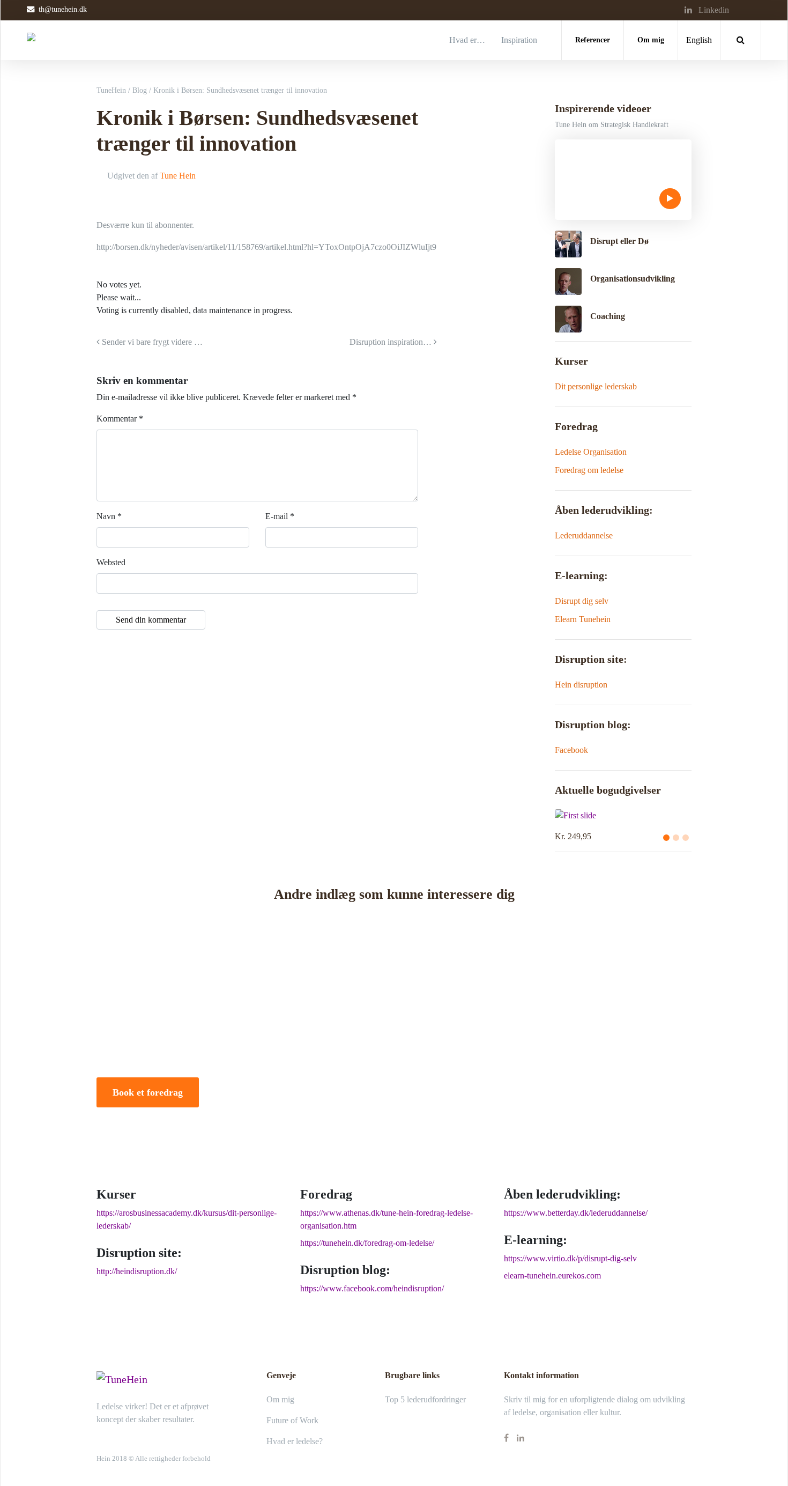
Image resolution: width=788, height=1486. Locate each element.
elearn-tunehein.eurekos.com (552, 1275)
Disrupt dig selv (581, 600)
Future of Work (292, 1420)
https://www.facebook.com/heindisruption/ (372, 1288)
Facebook (571, 750)
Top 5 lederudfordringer (425, 1399)
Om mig (650, 39)
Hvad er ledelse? (294, 1441)
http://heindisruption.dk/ (136, 1271)
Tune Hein (178, 175)
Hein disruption (581, 684)
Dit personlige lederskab (596, 386)
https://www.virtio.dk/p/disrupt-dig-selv (570, 1258)
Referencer (592, 39)
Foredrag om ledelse (589, 470)
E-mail (279, 516)
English (699, 40)
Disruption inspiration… (392, 341)
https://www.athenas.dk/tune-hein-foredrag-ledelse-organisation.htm (386, 1219)
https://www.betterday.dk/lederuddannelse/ (576, 1212)
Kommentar (119, 418)
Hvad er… (467, 40)
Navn (109, 516)
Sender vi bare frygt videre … (151, 341)
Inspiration (519, 40)
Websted (110, 562)
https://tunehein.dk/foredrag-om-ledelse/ (367, 1242)
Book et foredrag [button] (148, 1092)
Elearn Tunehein (583, 619)
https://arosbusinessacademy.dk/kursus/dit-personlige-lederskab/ (186, 1219)
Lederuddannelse (584, 535)
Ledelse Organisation (591, 451)
